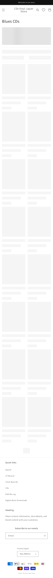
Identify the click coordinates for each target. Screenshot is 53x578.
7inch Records (11, 482)
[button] (3, 10)
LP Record (9, 476)
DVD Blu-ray (10, 494)
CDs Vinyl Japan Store (29, 573)
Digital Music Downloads (16, 500)
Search (8, 470)
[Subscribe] (44, 536)
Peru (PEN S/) (25, 554)
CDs (7, 488)
